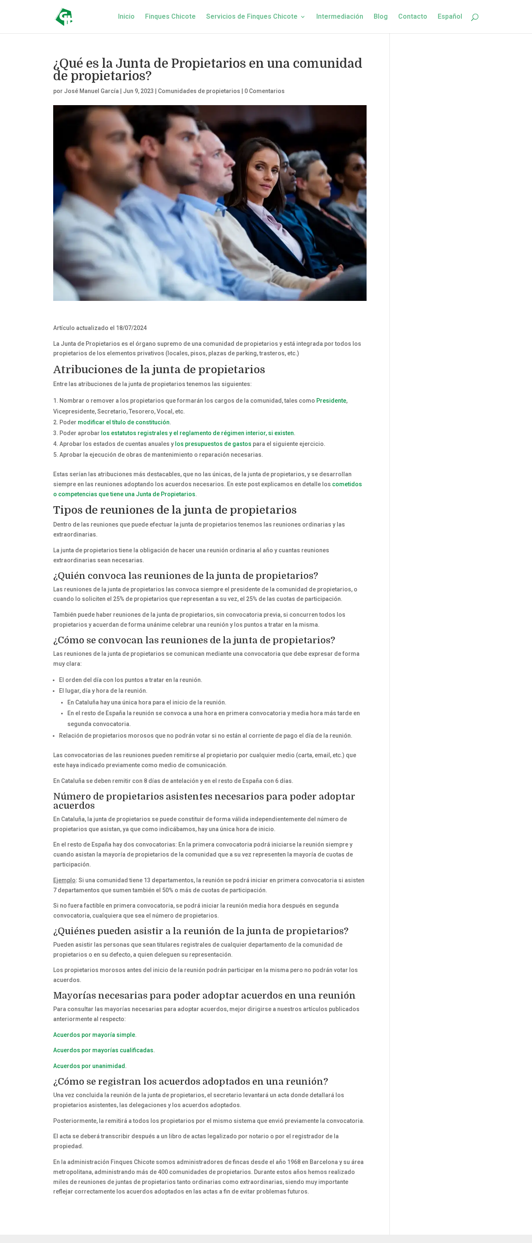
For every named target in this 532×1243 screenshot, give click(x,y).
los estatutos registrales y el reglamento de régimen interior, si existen (197, 433)
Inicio (126, 17)
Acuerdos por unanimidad (89, 1066)
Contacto (412, 17)
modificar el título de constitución (124, 422)
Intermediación (339, 17)
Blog (381, 17)
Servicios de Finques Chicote (252, 17)
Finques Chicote (170, 17)
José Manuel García (91, 91)
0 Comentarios (264, 91)
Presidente (331, 400)
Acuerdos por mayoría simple (94, 1034)
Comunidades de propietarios (199, 91)
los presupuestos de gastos (213, 444)
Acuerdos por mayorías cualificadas (103, 1050)
